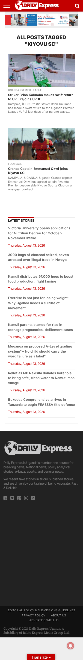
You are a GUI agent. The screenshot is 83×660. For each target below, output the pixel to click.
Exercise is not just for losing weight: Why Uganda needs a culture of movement (38, 303)
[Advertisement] (41, 551)
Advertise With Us (44, 620)
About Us (58, 615)
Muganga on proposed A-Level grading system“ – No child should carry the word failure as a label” (40, 351)
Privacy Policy (33, 615)
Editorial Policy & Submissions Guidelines (41, 610)
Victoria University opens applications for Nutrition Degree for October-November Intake (39, 233)
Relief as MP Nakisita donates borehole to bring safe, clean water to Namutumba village (41, 378)
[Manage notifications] (70, 645)
